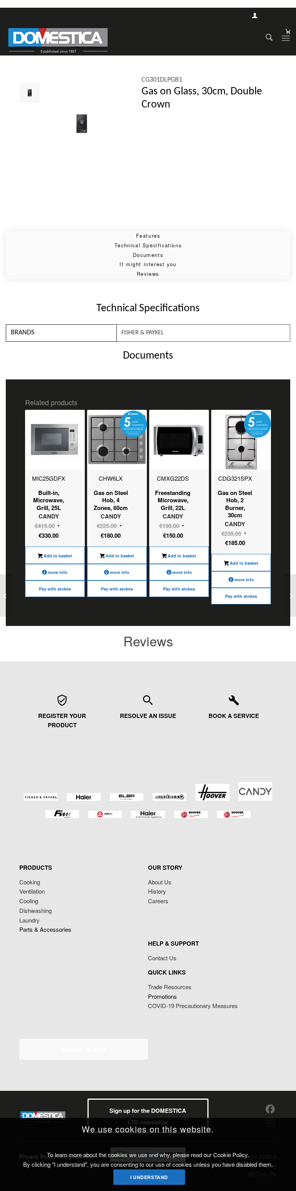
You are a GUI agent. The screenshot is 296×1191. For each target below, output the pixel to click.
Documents (148, 254)
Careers (158, 901)
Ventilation (32, 891)
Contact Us (162, 958)
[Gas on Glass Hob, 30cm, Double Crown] (6, 595)
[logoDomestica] (58, 38)
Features (148, 235)
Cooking (29, 882)
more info (57, 572)
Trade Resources (170, 987)
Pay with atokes (55, 589)
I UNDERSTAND (149, 1177)
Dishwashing (35, 910)
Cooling (28, 901)
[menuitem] (265, 38)
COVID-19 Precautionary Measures (193, 1005)
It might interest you (148, 264)
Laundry (29, 920)
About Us (160, 882)
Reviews (148, 273)
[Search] (265, 38)
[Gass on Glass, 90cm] (290, 595)
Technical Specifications (148, 245)
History (157, 891)
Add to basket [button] (57, 556)
